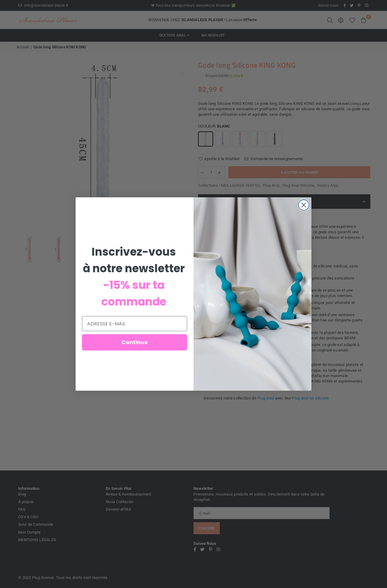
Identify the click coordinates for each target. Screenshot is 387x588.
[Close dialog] (303, 205)
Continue (135, 342)
